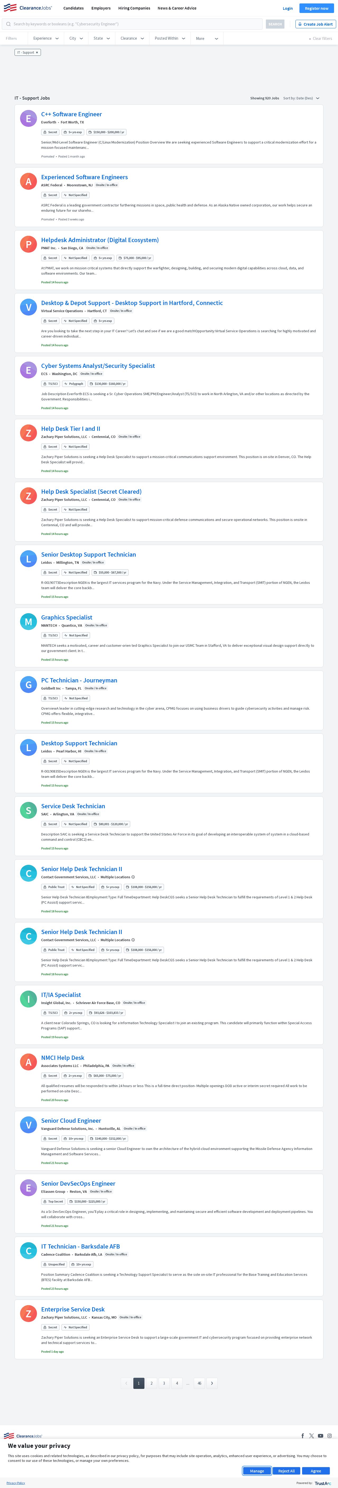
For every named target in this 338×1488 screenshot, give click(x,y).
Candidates (73, 8)
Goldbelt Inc (51, 688)
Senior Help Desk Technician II (81, 869)
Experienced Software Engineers (84, 177)
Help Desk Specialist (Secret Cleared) (91, 491)
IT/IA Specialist (61, 995)
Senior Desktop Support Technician (88, 554)
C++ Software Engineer (71, 114)
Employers (101, 8)
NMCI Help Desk (62, 1057)
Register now (316, 8)
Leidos (46, 562)
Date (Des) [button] (305, 98)
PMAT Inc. (49, 248)
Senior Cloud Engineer (71, 1120)
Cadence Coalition (55, 1254)
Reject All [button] (286, 1470)
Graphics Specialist (66, 617)
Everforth (48, 122)
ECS (44, 373)
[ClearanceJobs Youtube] (320, 1436)
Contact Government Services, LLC (68, 877)
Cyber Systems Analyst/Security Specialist (98, 366)
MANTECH (49, 625)
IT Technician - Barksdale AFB (80, 1246)
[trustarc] (322, 1482)
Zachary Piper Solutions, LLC (64, 436)
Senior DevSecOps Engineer (78, 1183)
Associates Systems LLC (60, 1065)
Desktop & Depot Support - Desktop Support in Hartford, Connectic (132, 303)
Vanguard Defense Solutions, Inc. (67, 1128)
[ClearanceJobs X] (311, 1436)
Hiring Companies (134, 8)
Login (288, 8)
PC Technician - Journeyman (79, 680)
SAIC (45, 814)
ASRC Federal (51, 185)
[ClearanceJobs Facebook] (302, 1436)
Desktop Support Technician (79, 743)
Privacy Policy (16, 1483)
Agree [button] (316, 1470)
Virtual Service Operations (62, 310)
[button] (46, 38)
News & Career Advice (177, 8)
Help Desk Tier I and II (70, 428)
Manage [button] (257, 1470)
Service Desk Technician (73, 806)
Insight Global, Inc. (56, 1002)
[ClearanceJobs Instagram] (329, 1436)
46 (199, 1383)
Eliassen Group (53, 1191)
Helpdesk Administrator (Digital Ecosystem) (100, 240)
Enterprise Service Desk (73, 1309)
